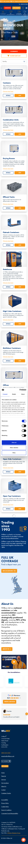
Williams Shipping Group (13, 833)
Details (8, 95)
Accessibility (4, 800)
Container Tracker (6, 793)
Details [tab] (14, 394)
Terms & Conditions (6, 810)
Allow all (14, 442)
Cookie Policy (5, 806)
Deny (14, 452)
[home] (2, 8)
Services (3, 779)
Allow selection (14, 447)
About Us (3, 786)
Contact (3, 790)
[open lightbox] (14, 662)
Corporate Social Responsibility (9, 813)
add (20, 95)
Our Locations (5, 783)
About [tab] (23, 394)
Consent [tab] (5, 394)
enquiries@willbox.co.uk (7, 756)
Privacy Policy (5, 803)
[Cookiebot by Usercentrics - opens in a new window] (19, 390)
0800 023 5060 (5, 753)
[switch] (24, 426)
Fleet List (3, 776)
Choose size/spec (8, 91)
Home (3, 773)
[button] (26, 8)
